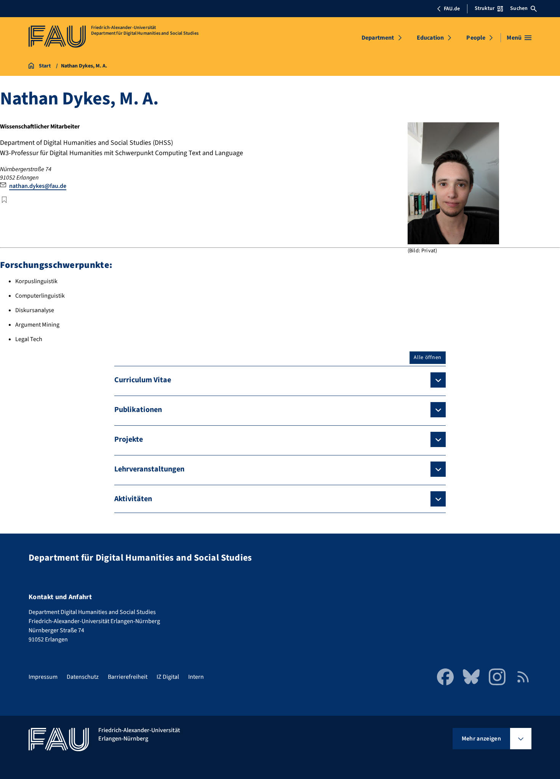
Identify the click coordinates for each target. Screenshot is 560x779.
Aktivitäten (133, 499)
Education (430, 38)
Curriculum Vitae (142, 380)
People (475, 38)
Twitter (4, 200)
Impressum (43, 677)
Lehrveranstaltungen (149, 469)
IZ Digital (168, 677)
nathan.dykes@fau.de (37, 186)
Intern (196, 677)
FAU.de (452, 9)
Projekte (128, 439)
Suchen (519, 8)
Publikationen (138, 409)
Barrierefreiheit (127, 677)
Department (378, 38)
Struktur (484, 8)
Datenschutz (83, 677)
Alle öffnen (428, 357)
